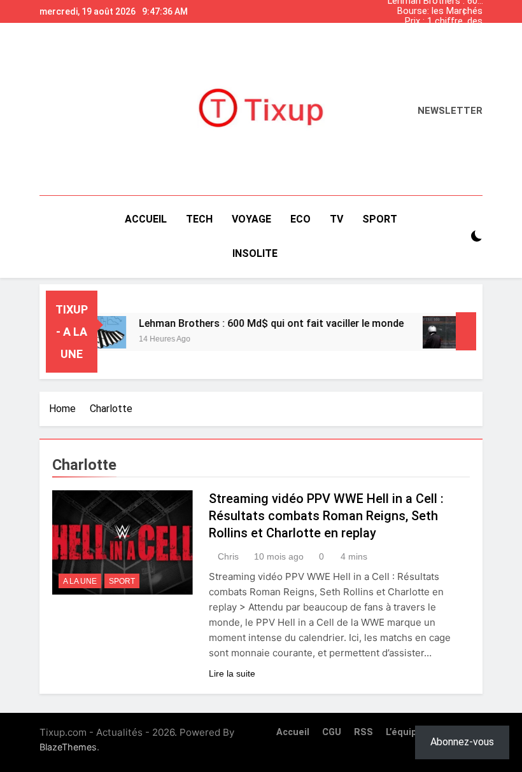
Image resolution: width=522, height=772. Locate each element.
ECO (300, 219)
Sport (122, 581)
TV (336, 219)
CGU (331, 732)
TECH (199, 219)
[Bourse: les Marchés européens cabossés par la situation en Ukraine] (439, 332)
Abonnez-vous (462, 742)
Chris (228, 556)
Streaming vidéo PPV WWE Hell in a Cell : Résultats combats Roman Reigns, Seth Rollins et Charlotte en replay (326, 516)
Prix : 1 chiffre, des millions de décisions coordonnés (439, 22)
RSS (363, 732)
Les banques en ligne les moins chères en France (439, 32)
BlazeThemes (68, 746)
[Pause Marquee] (466, 331)
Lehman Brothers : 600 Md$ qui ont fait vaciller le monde (435, 42)
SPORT (379, 219)
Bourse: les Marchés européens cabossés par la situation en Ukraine (438, 11)
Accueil (146, 219)
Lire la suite (232, 673)
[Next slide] (476, 8)
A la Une (80, 581)
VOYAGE (251, 219)
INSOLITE (255, 253)
